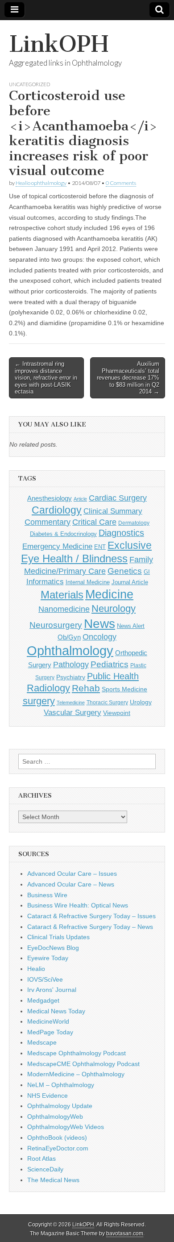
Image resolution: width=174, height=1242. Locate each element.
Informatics (45, 581)
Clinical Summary (112, 511)
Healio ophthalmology (41, 183)
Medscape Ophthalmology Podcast (76, 1053)
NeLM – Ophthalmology (60, 1084)
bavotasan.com (124, 1233)
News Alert (131, 626)
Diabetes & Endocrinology (63, 534)
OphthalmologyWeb (55, 1116)
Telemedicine (71, 702)
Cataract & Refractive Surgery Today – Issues (91, 916)
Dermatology (133, 523)
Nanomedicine (64, 609)
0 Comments (121, 183)
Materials (62, 595)
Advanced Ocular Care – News (70, 884)
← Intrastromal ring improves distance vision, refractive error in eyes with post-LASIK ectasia (46, 377)
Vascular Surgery (72, 712)
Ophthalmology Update (59, 1105)
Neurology (113, 608)
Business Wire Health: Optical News (77, 905)
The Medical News (53, 1179)
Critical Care (94, 522)
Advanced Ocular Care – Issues (72, 873)
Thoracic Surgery (107, 702)
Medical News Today (56, 1011)
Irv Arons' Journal (51, 989)
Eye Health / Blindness (74, 558)
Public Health (113, 676)
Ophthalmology (70, 650)
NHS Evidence (47, 1095)
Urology (141, 702)
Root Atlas (41, 1158)
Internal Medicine (88, 582)
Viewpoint (116, 712)
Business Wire (47, 895)
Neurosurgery (55, 625)
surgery (39, 701)
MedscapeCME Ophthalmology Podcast (83, 1063)
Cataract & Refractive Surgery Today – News (90, 926)
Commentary (47, 522)
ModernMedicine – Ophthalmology (75, 1074)
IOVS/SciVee (45, 979)
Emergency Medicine (57, 546)
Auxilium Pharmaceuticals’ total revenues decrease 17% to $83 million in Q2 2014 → (128, 377)
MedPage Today (50, 1032)
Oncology (99, 636)
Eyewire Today (47, 958)
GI (147, 572)
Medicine (109, 594)
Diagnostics (121, 533)
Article (80, 499)
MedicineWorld (48, 1021)
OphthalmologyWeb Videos (65, 1126)
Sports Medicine (124, 689)
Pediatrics (109, 664)
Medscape (42, 1042)
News (99, 623)
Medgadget (43, 1000)
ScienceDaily (45, 1169)
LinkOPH (58, 44)
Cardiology (57, 510)
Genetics (125, 571)
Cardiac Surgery (118, 497)
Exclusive (130, 545)
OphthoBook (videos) (57, 1137)
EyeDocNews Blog (53, 947)
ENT (100, 547)
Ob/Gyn (69, 637)
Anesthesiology (49, 498)
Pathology (71, 664)
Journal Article (130, 582)
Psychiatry (70, 677)
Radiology (48, 688)
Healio (36, 968)
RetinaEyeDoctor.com (57, 1148)
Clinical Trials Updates (58, 937)
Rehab (86, 688)
